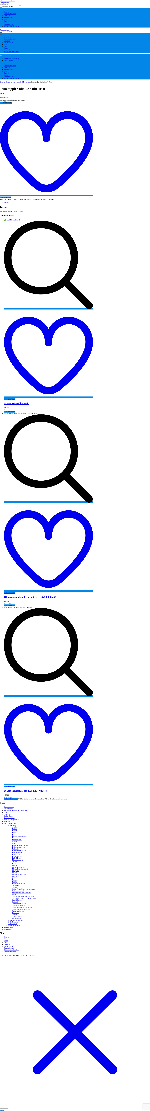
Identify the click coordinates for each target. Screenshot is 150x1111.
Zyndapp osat (16, 918)
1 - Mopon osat (25, 82)
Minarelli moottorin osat (20, 869)
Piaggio (14, 882)
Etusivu (6, 12)
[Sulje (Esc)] (7, 1108)
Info (5, 19)
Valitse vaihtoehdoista (11, 799)
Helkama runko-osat (18, 847)
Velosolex (15, 913)
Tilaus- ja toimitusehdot (11, 26)
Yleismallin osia (17, 916)
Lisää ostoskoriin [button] (9, 412)
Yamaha (14, 914)
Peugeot (14, 880)
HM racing (15, 849)
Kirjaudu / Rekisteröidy (11, 58)
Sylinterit (15, 902)
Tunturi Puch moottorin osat (21, 909)
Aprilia (14, 827)
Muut (6, 812)
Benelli (14, 829)
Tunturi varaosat (9, 818)
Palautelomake (8, 17)
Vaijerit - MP (8, 929)
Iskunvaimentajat (17, 860)
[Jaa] (5, 1108)
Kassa (6, 23)
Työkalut (7, 821)
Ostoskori (7, 15)
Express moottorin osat (19, 836)
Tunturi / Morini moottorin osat (22, 907)
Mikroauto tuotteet (14, 925)
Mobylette (15, 871)
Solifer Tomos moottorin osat (21, 893)
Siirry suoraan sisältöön (7, 1)
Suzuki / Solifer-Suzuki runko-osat (23, 896)
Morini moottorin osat (19, 874)
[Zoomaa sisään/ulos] (1, 1108)
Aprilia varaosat (9, 807)
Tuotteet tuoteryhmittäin (11, 819)
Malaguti (15, 865)
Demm (14, 830)
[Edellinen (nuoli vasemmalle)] (1, 1110)
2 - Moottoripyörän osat (15, 920)
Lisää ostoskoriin (6, 102)
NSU (14, 878)
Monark (14, 872)
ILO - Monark (16, 858)
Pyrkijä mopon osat (18, 883)
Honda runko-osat (18, 852)
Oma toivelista (8, 60)
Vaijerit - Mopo (9, 927)
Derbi (14, 832)
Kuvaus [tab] (6, 203)
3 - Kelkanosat (13, 922)
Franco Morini (17, 840)
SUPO (14, 894)
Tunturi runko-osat (18, 911)
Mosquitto (15, 876)
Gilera (14, 843)
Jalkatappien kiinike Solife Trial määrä (12, 101)
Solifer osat (7, 814)
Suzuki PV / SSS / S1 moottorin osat (24, 898)
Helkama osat (8, 809)
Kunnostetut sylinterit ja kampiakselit (16, 810)
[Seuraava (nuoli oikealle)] (3, 1110)
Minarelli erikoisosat (18, 867)
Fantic (14, 838)
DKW (14, 834)
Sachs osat (15, 885)
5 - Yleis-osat (12, 924)
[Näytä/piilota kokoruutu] (3, 1108)
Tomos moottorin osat (19, 904)
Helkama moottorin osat (20, 845)
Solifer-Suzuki (8, 816)
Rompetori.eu (4, 3)
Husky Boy (16, 854)
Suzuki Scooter (17, 900)
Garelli (14, 841)
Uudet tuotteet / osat (12, 82)
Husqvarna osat (17, 856)
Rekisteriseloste (9, 25)
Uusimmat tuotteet (10, 14)
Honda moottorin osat (19, 851)
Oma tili (6, 21)
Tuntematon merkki (18, 905)
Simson (14, 887)
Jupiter (14, 862)
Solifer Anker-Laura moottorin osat (23, 889)
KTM (14, 863)
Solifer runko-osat (48, 199)
